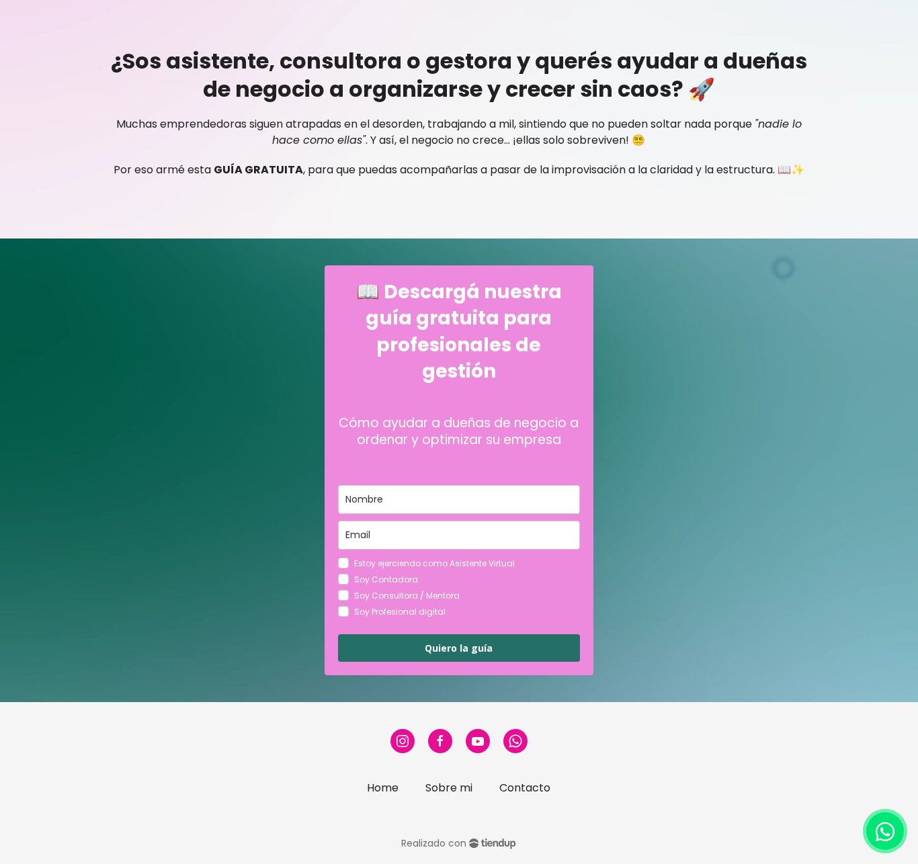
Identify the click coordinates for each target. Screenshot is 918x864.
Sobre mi (448, 787)
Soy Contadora (386, 579)
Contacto (524, 787)
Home (383, 787)
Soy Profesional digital (400, 611)
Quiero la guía (459, 648)
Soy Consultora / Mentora (407, 595)
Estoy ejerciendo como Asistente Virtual (434, 563)
